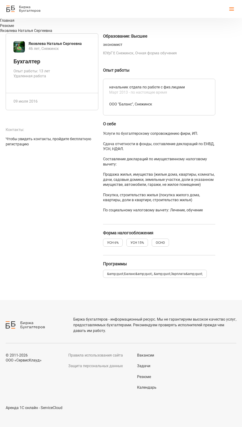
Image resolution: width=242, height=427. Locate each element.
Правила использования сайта (95, 355)
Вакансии (145, 355)
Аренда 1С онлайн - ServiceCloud (34, 407)
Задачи (143, 366)
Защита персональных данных (95, 366)
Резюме (144, 377)
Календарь (146, 387)
